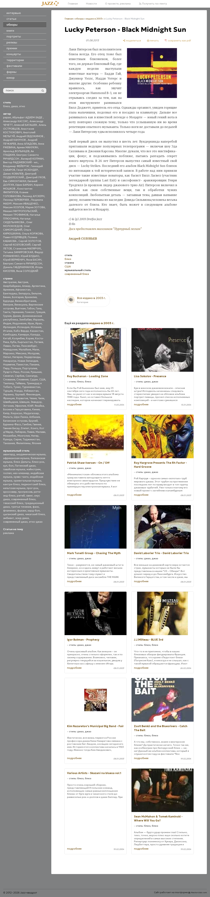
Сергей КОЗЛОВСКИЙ (17, 244)
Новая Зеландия (28, 360)
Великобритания (25, 300)
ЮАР (30, 405)
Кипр (6, 413)
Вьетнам (20, 308)
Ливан (7, 345)
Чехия (33, 398)
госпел (7, 473)
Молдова (33, 353)
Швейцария (10, 401)
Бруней (33, 420)
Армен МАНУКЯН (27, 147)
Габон (31, 308)
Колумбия (18, 338)
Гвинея (37, 424)
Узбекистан (31, 390)
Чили (41, 398)
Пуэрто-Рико (11, 372)
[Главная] (51, 3)
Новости (91, 3)
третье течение (21, 506)
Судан (34, 379)
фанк (36, 506)
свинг (29, 495)
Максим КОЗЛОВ (13, 207)
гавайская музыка (14, 469)
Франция (9, 398)
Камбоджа (10, 334)
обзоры (79, 18)
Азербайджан (12, 286)
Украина (8, 394)
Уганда (18, 390)
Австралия (9, 282)
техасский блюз (13, 503)
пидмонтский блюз (33, 484)
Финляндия (33, 394)
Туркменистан (31, 387)
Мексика (21, 353)
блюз (6, 106)
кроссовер (10, 491)
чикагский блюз (35, 514)
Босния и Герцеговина (17, 409)
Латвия (38, 342)
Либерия (20, 431)
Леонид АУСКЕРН (33, 196)
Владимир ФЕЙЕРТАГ (16, 166)
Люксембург (29, 345)
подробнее (74, 404)
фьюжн (21, 510)
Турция (7, 390)
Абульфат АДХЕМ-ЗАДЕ (27, 117)
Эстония (8, 405)
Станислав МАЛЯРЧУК (27, 248)
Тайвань (20, 383)
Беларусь (24, 293)
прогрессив (25, 491)
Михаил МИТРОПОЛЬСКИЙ (20, 211)
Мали (35, 349)
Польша (16, 368)
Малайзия (25, 349)
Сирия (17, 439)
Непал (7, 357)
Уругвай (20, 394)
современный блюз (23, 499)
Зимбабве (25, 319)
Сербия (19, 375)
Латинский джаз (25, 465)
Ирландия (9, 327)
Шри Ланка (21, 416)
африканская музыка (16, 458)
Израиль (38, 319)
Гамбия (26, 424)
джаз (14, 106)
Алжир (26, 286)
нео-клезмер (21, 473)
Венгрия (8, 304)
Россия (25, 372)
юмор (10, 78)
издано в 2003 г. (95, 18)
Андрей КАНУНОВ (14, 139)
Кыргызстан (25, 342)
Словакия (9, 379)
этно (22, 106)
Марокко (8, 353)
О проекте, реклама (118, 3)
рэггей (21, 495)
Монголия (23, 435)
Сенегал (8, 375)
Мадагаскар (31, 413)
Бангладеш (10, 293)
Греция (40, 312)
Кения (36, 409)
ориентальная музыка (27, 480)
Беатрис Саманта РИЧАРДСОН (22, 263)
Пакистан (22, 364)
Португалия (29, 368)
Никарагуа (9, 360)
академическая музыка (30, 454)
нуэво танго (21, 476)
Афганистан (22, 289)
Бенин (7, 297)
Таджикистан (31, 439)
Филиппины (23, 443)
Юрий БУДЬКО (30, 256)
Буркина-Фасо (12, 424)
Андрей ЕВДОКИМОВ (30, 136)
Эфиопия (20, 405)
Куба (13, 342)
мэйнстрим (34, 469)
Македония (10, 349)
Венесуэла (20, 304)
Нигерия (17, 357)
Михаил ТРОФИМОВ (15, 214)
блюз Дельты (22, 461)
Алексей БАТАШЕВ (26, 124)
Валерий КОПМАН (32, 158)
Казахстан (36, 330)
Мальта (7, 416)
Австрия (23, 282)
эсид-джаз (22, 518)
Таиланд (8, 383)
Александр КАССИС (15, 121)
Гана (39, 308)
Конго (34, 428)
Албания (34, 416)
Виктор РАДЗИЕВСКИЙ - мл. (20, 162)
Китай (7, 338)
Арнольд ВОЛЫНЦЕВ (16, 151)
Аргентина (38, 286)
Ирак (31, 323)
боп (11, 465)
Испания (36, 327)
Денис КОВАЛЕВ (13, 173)
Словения (22, 379)
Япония (36, 443)
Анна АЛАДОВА (27, 143)
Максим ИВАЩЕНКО (25, 203)
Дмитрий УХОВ (35, 177)
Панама (34, 364)
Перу (6, 368)
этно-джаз (35, 521)
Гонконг (30, 312)
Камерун (23, 334)
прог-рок (32, 488)
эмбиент (8, 518)
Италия (7, 330)
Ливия (30, 431)
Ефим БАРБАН (24, 184)
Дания (17, 315)
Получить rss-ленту (154, 3)
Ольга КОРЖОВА (32, 233)
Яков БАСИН (33, 259)
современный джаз (15, 521)
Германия (18, 312)
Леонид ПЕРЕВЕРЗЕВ (16, 199)
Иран (38, 323)
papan (7, 117)
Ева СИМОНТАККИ (14, 181)
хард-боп (34, 510)
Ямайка (39, 405)
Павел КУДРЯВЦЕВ (14, 237)
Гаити (6, 312)
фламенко (9, 510)
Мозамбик (9, 435)
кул (5, 465)
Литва (16, 345)
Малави (40, 431)
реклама (8, 533)
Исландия (23, 327)
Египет (25, 428)
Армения (8, 289)
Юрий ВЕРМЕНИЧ (14, 259)
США (42, 379)
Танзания (9, 443)
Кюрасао (16, 413)
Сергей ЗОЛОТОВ (29, 241)
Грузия (7, 315)
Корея (30, 338)
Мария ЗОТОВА (35, 207)
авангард (9, 454)
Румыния (36, 372)
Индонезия (19, 323)
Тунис (17, 387)
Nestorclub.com (199, 892)
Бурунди (8, 300)
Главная (73, 3)
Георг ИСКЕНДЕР (27, 169)
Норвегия (9, 364)
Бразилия (31, 297)
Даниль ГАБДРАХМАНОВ (18, 267)
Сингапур (31, 375)
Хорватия (22, 398)
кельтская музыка (14, 488)
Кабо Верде (21, 330)
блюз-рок (38, 461)
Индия (7, 323)
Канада (35, 334)
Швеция (24, 401)
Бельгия (36, 293)
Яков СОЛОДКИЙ (27, 271)
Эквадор (36, 401)
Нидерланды (32, 357)
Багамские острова (15, 420)
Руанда (7, 439)
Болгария (18, 297)
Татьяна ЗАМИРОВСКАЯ (18, 252)
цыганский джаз (13, 514)
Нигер (35, 435)
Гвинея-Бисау (11, 428)
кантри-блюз (11, 484)
